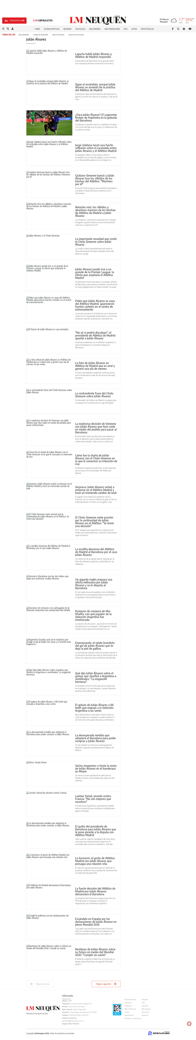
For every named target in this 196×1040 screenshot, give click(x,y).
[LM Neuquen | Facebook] (173, 29)
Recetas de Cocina (76, 35)
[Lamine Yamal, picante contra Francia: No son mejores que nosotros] (49, 804)
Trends (127, 1012)
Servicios (145, 1015)
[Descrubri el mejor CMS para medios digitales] (159, 1034)
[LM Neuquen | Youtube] (190, 29)
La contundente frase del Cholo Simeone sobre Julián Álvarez (94, 394)
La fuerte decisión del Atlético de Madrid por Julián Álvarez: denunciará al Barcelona (95, 891)
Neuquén (67, 29)
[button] (3, 29)
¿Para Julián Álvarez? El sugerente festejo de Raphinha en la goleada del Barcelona (96, 117)
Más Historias (58, 35)
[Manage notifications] (189, 1023)
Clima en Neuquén (40, 35)
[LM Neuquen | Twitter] (179, 29)
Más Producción (112, 29)
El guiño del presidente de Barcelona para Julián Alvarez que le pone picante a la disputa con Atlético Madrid (95, 830)
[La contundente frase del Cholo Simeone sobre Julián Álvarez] (49, 401)
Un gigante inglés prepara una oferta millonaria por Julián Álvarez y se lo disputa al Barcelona (93, 584)
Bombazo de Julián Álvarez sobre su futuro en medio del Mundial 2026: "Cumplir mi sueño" (95, 952)
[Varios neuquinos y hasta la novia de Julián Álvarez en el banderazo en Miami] (49, 773)
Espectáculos (147, 29)
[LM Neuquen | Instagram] (184, 29)
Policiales (80, 29)
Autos (134, 29)
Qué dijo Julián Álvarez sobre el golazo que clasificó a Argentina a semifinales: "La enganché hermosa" (95, 677)
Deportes (145, 1006)
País (125, 29)
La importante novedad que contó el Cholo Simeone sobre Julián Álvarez (96, 241)
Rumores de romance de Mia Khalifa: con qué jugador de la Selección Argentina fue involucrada (93, 615)
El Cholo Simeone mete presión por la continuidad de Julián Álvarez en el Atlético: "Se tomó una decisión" (94, 521)
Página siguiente (103, 984)
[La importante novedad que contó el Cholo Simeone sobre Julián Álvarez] (49, 247)
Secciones (145, 1012)
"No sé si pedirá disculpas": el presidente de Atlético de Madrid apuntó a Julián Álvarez (95, 335)
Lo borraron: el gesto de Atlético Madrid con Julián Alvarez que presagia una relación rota (95, 860)
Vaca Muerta (23, 35)
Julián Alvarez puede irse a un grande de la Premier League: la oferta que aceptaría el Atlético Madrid (94, 273)
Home (37, 29)
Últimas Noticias (51, 29)
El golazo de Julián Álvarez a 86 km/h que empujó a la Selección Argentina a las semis (94, 707)
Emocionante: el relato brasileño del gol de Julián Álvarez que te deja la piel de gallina (95, 645)
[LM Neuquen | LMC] (42, 20)
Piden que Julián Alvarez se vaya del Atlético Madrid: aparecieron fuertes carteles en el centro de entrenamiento (95, 305)
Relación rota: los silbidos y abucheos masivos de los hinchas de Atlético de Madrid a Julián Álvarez (95, 211)
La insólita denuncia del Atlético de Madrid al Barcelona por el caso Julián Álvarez (96, 551)
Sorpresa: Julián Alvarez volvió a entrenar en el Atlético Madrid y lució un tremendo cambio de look (96, 489)
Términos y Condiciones (131, 1018)
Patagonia (128, 1006)
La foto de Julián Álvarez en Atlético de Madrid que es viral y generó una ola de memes (95, 365)
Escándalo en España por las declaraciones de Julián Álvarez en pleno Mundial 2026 (96, 921)
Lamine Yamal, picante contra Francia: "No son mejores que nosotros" (93, 798)
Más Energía (95, 29)
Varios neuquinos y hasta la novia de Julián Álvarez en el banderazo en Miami (96, 768)
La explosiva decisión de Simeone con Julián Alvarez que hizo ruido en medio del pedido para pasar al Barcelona (96, 428)
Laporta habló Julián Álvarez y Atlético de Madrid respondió (93, 55)
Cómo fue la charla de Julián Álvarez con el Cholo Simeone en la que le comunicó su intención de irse (96, 459)
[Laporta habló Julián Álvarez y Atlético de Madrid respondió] (49, 62)
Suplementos (129, 1015)
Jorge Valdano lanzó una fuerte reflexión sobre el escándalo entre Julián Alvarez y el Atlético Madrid (96, 147)
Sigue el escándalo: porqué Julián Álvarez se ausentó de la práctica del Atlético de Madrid (95, 87)
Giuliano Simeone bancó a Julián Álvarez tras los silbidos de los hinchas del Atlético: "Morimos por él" (94, 180)
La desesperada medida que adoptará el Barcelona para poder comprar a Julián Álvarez (95, 738)
